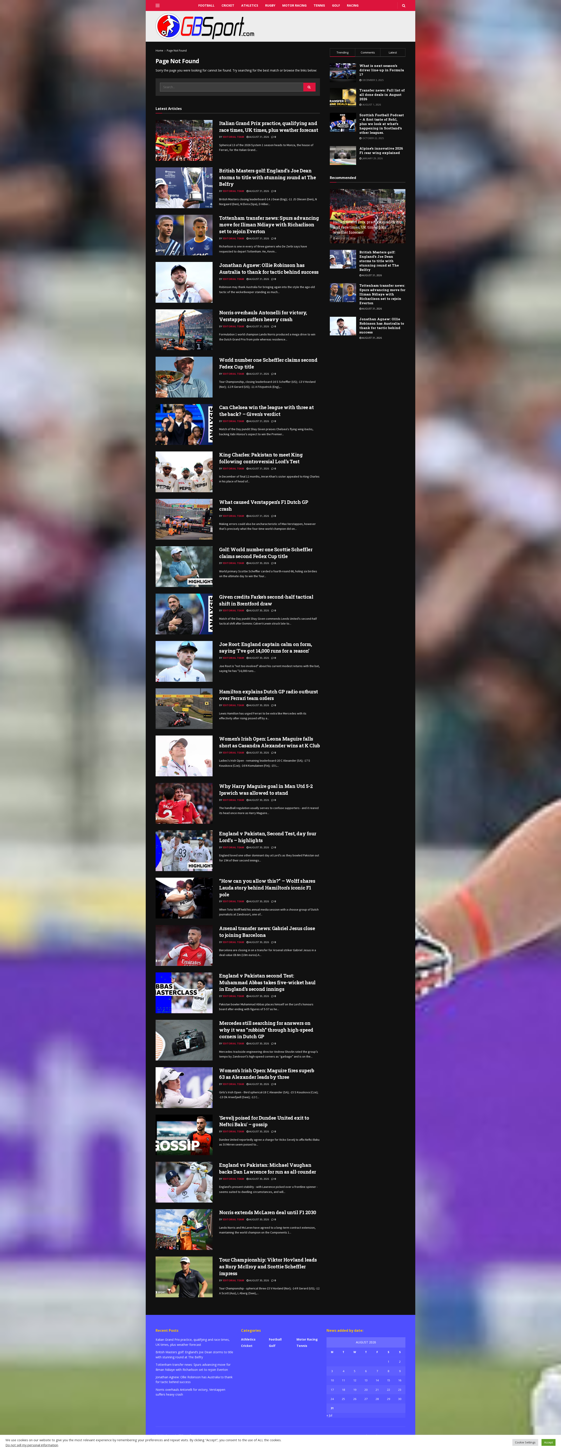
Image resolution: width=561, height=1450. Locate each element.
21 (377, 1390)
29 (388, 1399)
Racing (353, 5)
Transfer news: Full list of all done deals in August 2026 (382, 94)
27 (365, 1399)
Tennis (319, 5)
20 (365, 1390)
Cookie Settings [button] (525, 1442)
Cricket (228, 5)
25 (343, 1399)
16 (399, 1380)
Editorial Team (233, 136)
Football (206, 5)
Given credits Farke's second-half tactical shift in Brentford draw (266, 600)
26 (354, 1399)
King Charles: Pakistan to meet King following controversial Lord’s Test (261, 458)
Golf (336, 5)
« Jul (329, 1415)
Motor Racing (294, 5)
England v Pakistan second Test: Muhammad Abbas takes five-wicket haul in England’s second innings (267, 982)
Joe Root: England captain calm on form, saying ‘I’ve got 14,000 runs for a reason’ (265, 647)
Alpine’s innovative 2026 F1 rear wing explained (381, 150)
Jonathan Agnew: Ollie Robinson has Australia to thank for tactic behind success (269, 268)
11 (343, 1380)
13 (365, 1380)
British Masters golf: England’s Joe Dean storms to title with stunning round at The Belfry (267, 177)
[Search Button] (309, 87)
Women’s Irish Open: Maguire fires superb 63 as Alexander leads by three (266, 1073)
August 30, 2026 (259, 563)
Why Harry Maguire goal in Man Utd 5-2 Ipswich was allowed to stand (266, 789)
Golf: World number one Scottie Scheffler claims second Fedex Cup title (265, 552)
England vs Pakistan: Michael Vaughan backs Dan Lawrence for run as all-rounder (267, 1168)
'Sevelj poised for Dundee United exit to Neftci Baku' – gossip (264, 1121)
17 (332, 1390)
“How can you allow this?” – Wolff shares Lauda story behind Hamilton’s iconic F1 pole (267, 888)
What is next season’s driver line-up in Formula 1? (381, 70)
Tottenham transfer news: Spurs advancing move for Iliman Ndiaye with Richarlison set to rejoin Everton (269, 225)
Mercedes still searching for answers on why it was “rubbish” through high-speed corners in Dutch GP (266, 1030)
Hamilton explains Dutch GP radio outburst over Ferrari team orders (268, 695)
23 (399, 1390)
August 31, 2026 (259, 136)
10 (332, 1380)
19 (354, 1390)
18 (343, 1390)
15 (388, 1380)
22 (388, 1390)
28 (377, 1399)
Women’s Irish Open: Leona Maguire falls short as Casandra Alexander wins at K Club (269, 742)
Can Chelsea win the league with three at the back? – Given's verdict (266, 410)
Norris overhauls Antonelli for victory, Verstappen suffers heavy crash (263, 315)
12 (354, 1380)
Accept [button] (548, 1442)
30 (399, 1399)
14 (377, 1380)
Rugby (270, 5)
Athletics (249, 5)
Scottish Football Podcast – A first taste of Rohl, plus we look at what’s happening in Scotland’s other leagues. (381, 124)
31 (332, 1408)
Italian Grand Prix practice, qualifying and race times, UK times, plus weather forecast (268, 126)
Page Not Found (177, 50)
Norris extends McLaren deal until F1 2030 (267, 1212)
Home (159, 50)
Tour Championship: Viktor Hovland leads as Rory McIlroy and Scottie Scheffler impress (268, 1266)
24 (332, 1399)
